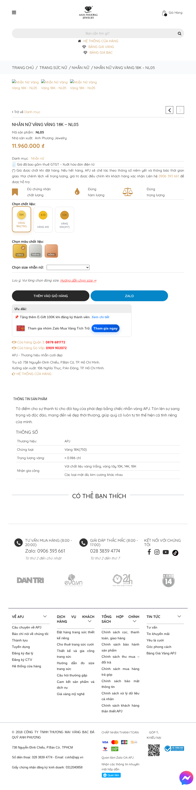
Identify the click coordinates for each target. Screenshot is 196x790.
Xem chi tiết (100, 317)
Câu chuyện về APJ (26, 627)
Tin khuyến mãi (158, 634)
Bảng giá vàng (101, 47)
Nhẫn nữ (80, 67)
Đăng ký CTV (22, 660)
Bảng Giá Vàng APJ (161, 653)
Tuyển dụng (21, 647)
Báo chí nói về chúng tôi (30, 634)
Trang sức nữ (53, 67)
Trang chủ (23, 67)
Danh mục (31, 112)
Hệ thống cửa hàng (26, 666)
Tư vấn (152, 627)
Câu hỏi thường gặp (72, 675)
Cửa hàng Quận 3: (40, 342)
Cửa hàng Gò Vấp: (41, 348)
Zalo (129, 296)
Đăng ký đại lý (22, 653)
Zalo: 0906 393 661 (45, 551)
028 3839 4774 (105, 551)
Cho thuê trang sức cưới (75, 644)
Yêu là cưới (155, 640)
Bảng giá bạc (101, 52)
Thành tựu (20, 640)
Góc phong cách (159, 647)
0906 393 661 (169, 176)
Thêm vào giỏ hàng (50, 296)
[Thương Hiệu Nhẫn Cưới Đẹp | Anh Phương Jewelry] (88, 12)
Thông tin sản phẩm (30, 399)
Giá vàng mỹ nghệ (71, 694)
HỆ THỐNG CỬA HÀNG (100, 41)
